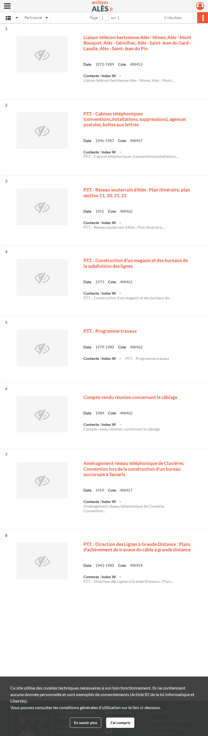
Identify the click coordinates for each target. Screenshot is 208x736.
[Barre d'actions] (202, 17)
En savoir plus (85, 722)
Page (94, 17)
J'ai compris (120, 722)
